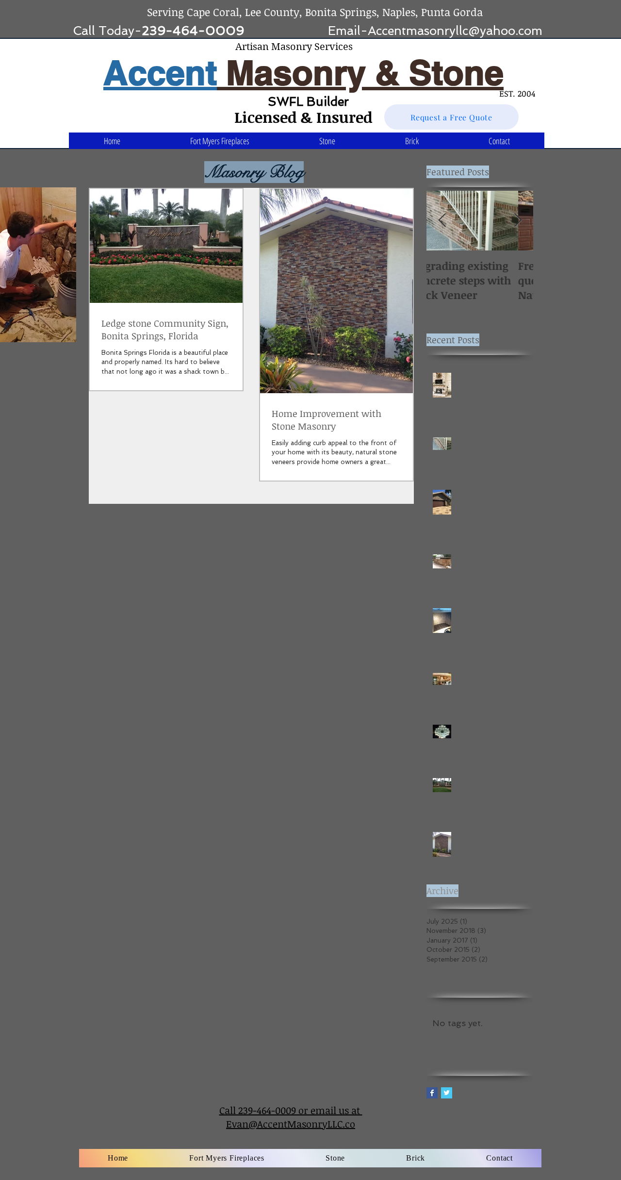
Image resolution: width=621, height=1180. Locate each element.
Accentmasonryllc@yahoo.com (455, 31)
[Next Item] (517, 220)
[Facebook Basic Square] (432, 1092)
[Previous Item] (442, 220)
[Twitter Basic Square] (446, 1092)
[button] (327, 141)
